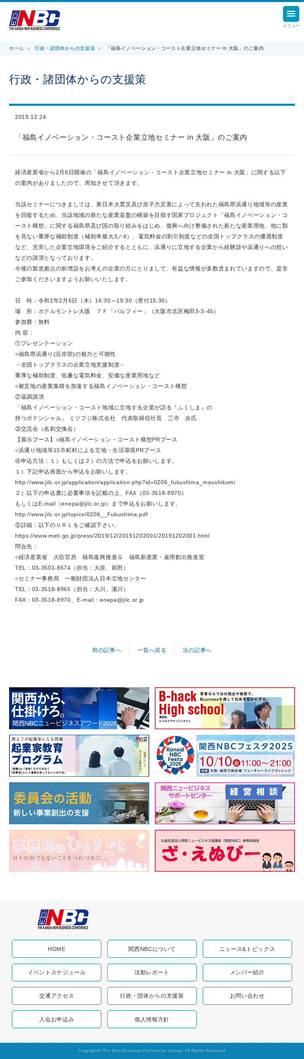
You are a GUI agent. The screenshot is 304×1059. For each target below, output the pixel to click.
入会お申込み (56, 1019)
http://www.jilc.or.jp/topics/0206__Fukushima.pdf (81, 514)
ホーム (16, 48)
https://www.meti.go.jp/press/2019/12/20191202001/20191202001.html (112, 536)
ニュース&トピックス (247, 949)
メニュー (291, 25)
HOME (57, 949)
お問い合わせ (247, 995)
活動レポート (152, 972)
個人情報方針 (152, 1019)
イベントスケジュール (57, 972)
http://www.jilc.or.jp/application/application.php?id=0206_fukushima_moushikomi (125, 482)
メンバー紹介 (247, 972)
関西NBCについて (151, 949)
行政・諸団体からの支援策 (65, 48)
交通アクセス (56, 995)
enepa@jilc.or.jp (83, 504)
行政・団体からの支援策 (152, 995)
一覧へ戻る (151, 650)
